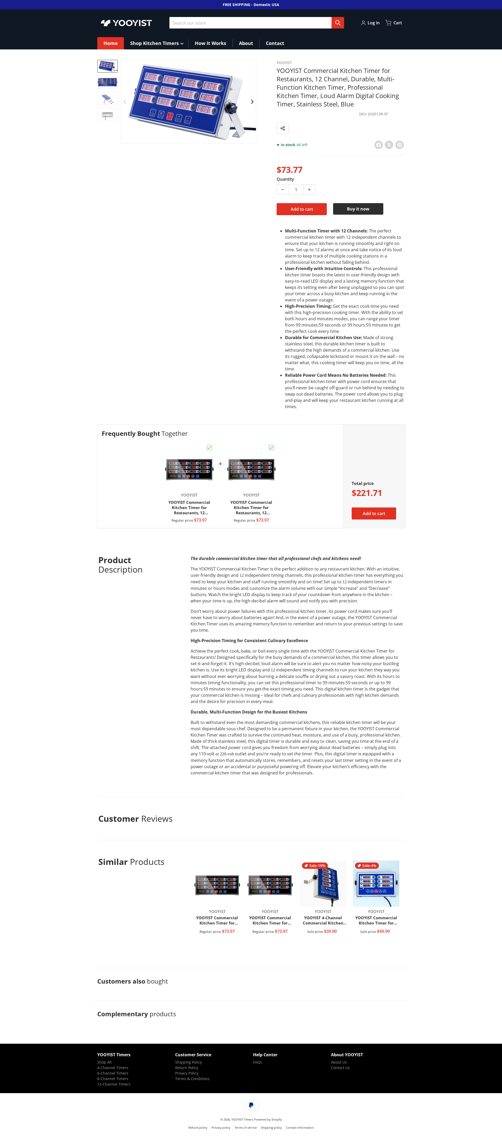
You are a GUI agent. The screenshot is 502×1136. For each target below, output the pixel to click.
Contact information (300, 1127)
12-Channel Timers (113, 1084)
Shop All (104, 1062)
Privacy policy (221, 1127)
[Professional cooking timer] (107, 66)
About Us (339, 1062)
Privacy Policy (186, 1073)
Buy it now (358, 209)
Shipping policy (271, 1127)
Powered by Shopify (268, 1119)
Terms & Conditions (192, 1078)
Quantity (285, 179)
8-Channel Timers (112, 1078)
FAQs (257, 1062)
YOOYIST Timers (242, 1119)
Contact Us (340, 1067)
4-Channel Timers (112, 1067)
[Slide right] (252, 101)
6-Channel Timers (112, 1073)
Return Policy (186, 1067)
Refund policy (198, 1127)
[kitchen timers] (107, 82)
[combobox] (256, 22)
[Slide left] (124, 101)
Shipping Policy (188, 1062)
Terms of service (246, 1127)
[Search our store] (338, 22)
